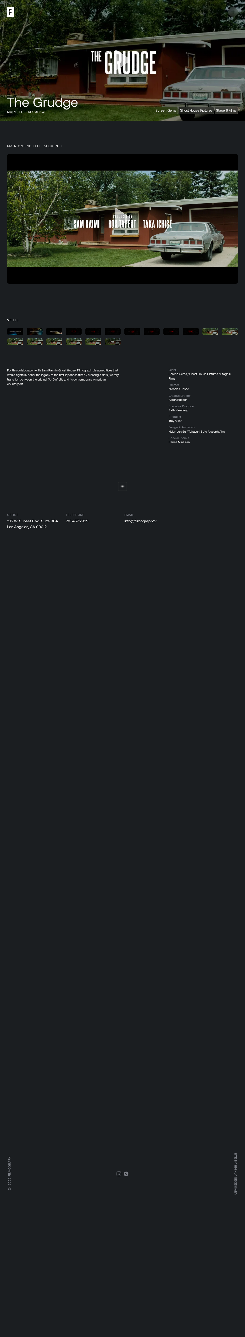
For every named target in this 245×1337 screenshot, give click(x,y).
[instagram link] (119, 1173)
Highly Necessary (235, 1180)
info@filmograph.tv (140, 521)
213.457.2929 (77, 521)
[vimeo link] (126, 1173)
